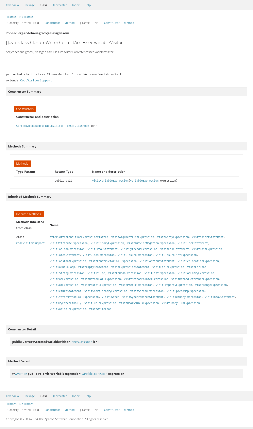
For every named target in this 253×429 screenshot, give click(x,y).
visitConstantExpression (68, 261)
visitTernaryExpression (184, 296)
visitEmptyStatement (93, 267)
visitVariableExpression (110, 180)
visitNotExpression (64, 284)
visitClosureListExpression (176, 254)
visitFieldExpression (168, 267)
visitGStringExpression (67, 273)
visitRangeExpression (211, 284)
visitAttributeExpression (69, 243)
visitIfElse (96, 273)
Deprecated (59, 5)
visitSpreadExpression (146, 291)
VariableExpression (144, 180)
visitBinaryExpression (107, 243)
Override (21, 374)
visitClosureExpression (135, 254)
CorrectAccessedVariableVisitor (40, 125)
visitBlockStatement (193, 243)
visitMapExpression (64, 279)
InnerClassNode (78, 125)
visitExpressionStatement (130, 267)
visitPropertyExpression (174, 284)
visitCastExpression (207, 249)
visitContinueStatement (157, 261)
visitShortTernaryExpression (105, 291)
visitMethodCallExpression (101, 279)
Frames (12, 17)
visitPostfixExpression (98, 284)
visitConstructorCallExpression (113, 261)
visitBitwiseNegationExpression (151, 243)
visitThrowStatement (220, 296)
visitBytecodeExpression (139, 249)
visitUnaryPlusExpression (181, 303)
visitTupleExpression (100, 303)
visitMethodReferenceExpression (195, 279)
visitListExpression (159, 273)
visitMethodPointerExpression (146, 279)
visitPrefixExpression (135, 284)
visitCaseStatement (174, 249)
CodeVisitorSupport (36, 80)
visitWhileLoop (100, 309)
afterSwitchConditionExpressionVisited (79, 237)
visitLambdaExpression (124, 273)
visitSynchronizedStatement (142, 296)
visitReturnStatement (65, 291)
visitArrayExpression (173, 237)
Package (29, 5)
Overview (12, 5)
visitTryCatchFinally (65, 303)
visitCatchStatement (65, 254)
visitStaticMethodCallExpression (74, 296)
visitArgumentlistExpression (132, 237)
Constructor (52, 23)
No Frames (26, 17)
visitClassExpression (98, 254)
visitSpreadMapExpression (186, 291)
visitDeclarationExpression (198, 261)
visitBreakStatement (103, 249)
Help (87, 5)
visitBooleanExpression (67, 249)
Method (69, 23)
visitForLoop (196, 267)
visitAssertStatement (208, 237)
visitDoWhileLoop (62, 267)
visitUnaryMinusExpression (139, 303)
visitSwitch (110, 296)
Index (76, 5)
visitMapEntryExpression (196, 273)
